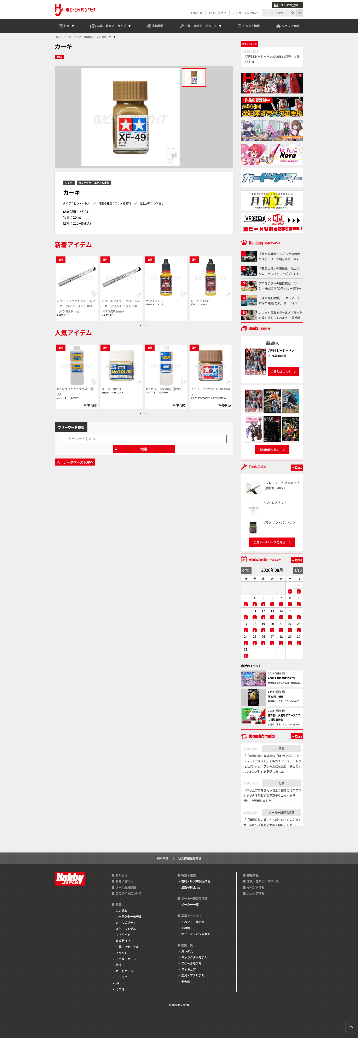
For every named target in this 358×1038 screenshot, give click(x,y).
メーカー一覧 (190, 904)
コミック (121, 977)
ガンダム (121, 910)
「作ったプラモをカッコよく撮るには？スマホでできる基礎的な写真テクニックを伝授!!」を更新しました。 (272, 795)
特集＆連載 (188, 875)
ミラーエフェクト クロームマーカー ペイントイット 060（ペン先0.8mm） (121, 306)
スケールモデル (126, 929)
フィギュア (123, 935)
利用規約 (162, 858)
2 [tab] (147, 325)
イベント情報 (255, 887)
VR (117, 983)
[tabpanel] (77, 288)
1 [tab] (141, 325)
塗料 (59, 57)
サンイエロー (154, 301)
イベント (121, 953)
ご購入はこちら (281, 371)
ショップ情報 (255, 893)
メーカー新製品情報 (281, 812)
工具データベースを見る (269, 542)
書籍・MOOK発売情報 (195, 881)
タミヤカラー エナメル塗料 (94, 182)
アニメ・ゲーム (126, 959)
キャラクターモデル (129, 916)
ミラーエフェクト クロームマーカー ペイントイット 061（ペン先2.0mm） (76, 306)
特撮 (118, 965)
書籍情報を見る (269, 450)
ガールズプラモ (126, 923)
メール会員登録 (126, 887)
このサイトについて (246, 13)
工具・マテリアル (127, 947)
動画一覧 (187, 945)
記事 (281, 748)
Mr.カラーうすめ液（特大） (164, 389)
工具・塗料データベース (263, 881)
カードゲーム (124, 971)
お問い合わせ (217, 13)
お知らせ (196, 13)
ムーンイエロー (201, 301)
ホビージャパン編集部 (195, 934)
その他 (120, 989)
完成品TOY (123, 941)
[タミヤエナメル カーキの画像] (194, 77)
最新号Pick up (190, 887)
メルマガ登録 (289, 5)
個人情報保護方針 (189, 858)
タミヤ (69, 182)
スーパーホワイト (113, 389)
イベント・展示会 (192, 922)
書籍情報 (253, 875)
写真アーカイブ (191, 915)
